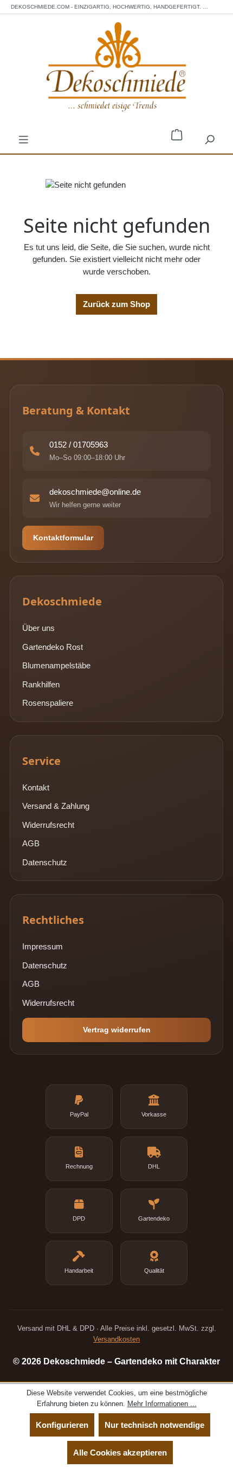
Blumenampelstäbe (56, 665)
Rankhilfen (41, 684)
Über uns (38, 628)
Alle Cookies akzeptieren (120, 1452)
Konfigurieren (62, 1424)
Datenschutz (44, 862)
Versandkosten (116, 1339)
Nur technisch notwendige (154, 1424)
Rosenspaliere (47, 702)
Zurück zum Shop (116, 304)
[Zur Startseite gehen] (116, 67)
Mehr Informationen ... (162, 1404)
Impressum (42, 946)
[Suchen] (209, 139)
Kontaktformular (63, 537)
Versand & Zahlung (55, 805)
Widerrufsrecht (48, 824)
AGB (31, 843)
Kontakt (35, 787)
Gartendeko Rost (52, 647)
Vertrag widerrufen (117, 1029)
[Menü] (23, 139)
